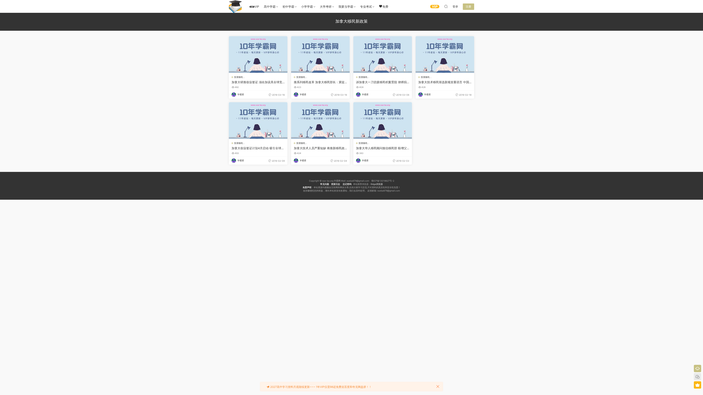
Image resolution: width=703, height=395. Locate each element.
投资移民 (238, 77)
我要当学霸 (346, 6)
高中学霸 (270, 6)
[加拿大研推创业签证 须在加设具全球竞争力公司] (258, 54)
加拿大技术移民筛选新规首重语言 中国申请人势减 (443, 82)
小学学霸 (307, 6)
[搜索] (446, 6)
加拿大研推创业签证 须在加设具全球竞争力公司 (257, 82)
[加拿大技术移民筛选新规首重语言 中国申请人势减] (445, 54)
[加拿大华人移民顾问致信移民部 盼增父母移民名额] (382, 120)
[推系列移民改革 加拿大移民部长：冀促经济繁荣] (320, 54)
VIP (256, 6)
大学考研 (326, 6)
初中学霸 (288, 6)
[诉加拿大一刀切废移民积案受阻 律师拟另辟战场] (382, 54)
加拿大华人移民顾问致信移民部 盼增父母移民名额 (381, 148)
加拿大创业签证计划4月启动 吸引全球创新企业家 (258, 148)
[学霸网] (235, 6)
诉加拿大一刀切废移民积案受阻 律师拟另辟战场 (381, 82)
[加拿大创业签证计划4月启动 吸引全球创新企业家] (258, 120)
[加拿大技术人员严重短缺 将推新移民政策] (320, 120)
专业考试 (366, 6)
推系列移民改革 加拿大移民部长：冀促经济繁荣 (319, 82)
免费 (385, 6)
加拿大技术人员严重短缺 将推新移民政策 (319, 148)
